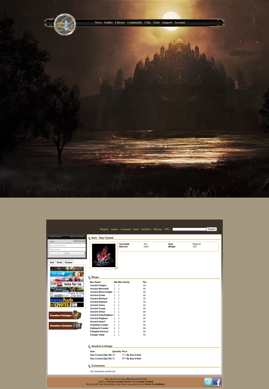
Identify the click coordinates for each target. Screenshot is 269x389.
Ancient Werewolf (99, 288)
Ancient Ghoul (97, 312)
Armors (114, 229)
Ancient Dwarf (97, 321)
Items (136, 229)
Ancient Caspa (98, 308)
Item (94, 237)
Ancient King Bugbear (101, 315)
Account (180, 22)
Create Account (55, 236)
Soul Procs (146, 229)
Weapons (104, 229)
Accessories (126, 229)
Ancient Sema (97, 305)
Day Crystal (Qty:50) (101, 358)
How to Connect (77, 236)
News (98, 22)
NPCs (167, 229)
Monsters (158, 229)
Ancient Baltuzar (99, 302)
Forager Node (97, 335)
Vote (52, 262)
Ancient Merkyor (99, 298)
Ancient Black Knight (101, 292)
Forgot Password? (79, 241)
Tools (156, 22)
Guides (108, 22)
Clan (148, 22)
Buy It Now (135, 355)
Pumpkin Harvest (99, 331)
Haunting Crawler (99, 325)
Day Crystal (106, 237)
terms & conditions (155, 384)
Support (167, 22)
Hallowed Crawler (99, 328)
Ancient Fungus (98, 285)
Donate (68, 262)
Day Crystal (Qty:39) (101, 355)
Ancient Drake (97, 295)
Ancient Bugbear (99, 318)
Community (134, 22)
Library (120, 22)
